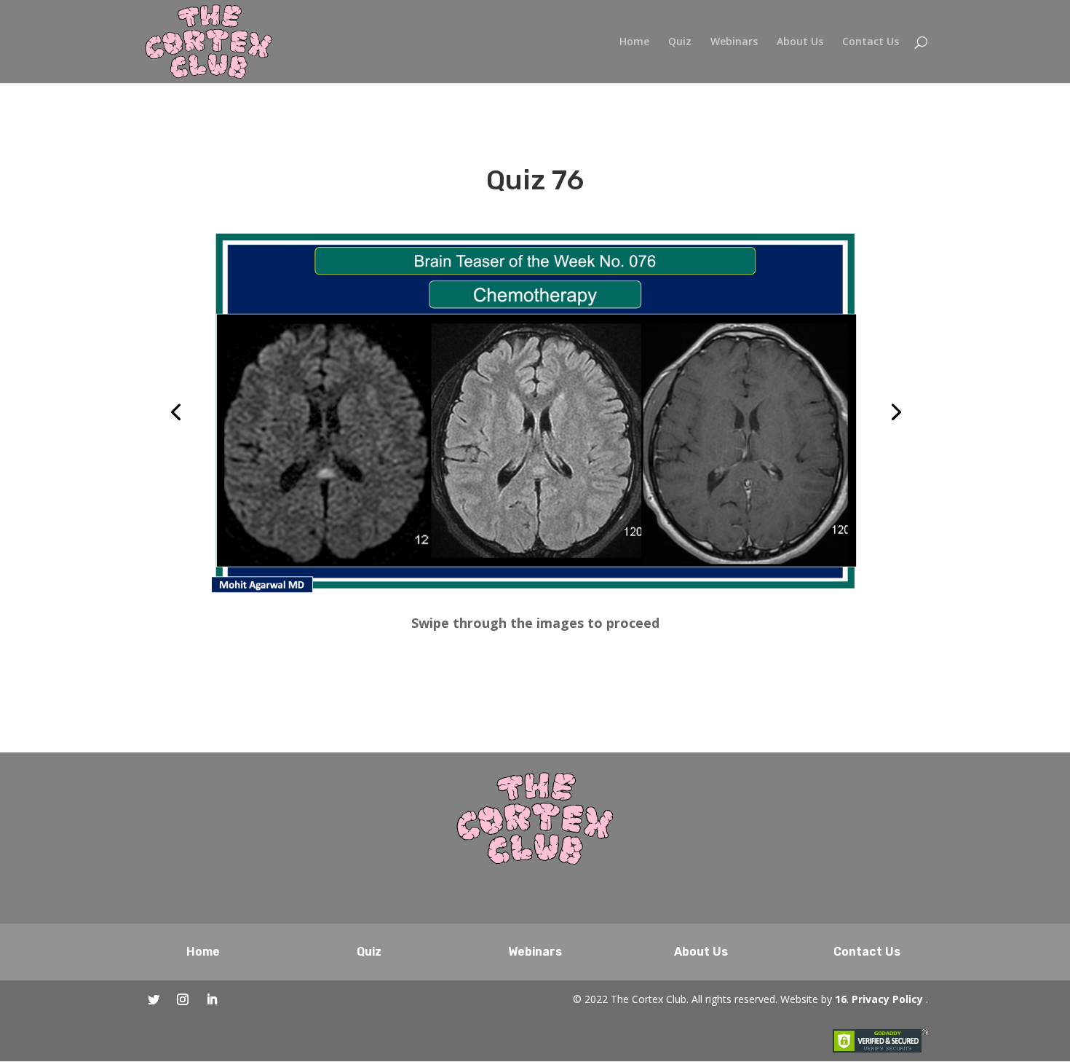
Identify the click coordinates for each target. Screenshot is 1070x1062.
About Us (800, 42)
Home (634, 42)
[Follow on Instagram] (182, 999)
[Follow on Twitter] (153, 999)
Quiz (679, 42)
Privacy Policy (887, 999)
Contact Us (870, 42)
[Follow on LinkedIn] (211, 999)
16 (841, 999)
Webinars (734, 42)
